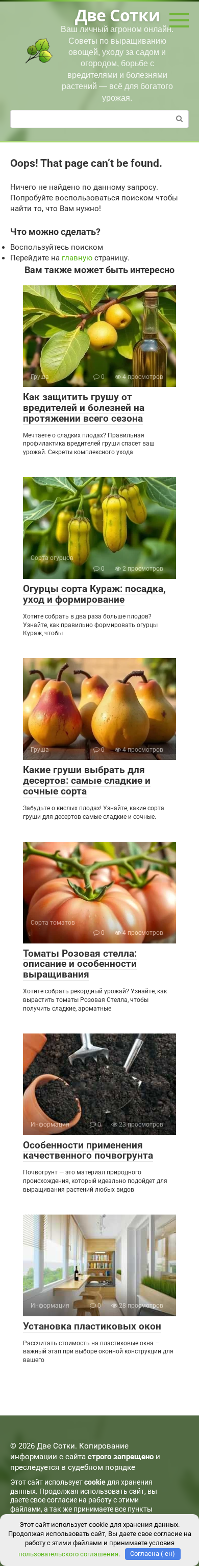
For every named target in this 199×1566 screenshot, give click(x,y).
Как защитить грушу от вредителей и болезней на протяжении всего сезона (83, 407)
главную (77, 257)
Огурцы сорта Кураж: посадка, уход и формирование (94, 594)
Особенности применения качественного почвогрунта (88, 1150)
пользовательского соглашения (68, 1553)
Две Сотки (117, 15)
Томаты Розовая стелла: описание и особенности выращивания (80, 964)
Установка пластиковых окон (92, 1326)
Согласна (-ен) (152, 1553)
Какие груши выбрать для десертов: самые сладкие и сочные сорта (87, 780)
